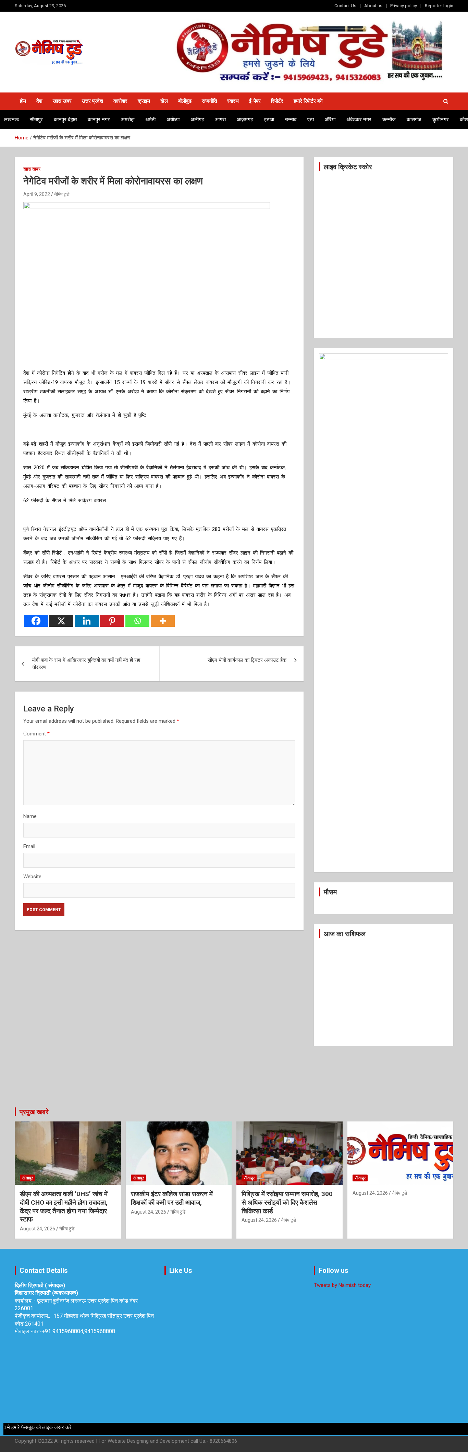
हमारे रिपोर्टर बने (308, 101)
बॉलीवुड (185, 101)
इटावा (269, 119)
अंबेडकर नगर (358, 119)
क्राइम (144, 101)
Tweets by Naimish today (342, 1285)
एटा (310, 119)
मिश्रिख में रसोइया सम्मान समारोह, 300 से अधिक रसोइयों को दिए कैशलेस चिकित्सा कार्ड (287, 1202)
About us (373, 5)
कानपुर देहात (65, 119)
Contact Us (345, 5)
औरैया (330, 119)
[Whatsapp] (137, 621)
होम (23, 101)
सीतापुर (36, 119)
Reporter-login (439, 5)
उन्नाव (290, 119)
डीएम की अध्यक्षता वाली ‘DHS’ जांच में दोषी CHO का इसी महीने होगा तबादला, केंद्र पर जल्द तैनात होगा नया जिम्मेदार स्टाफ (64, 1206)
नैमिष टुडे (62, 194)
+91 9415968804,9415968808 (78, 1331)
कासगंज (414, 119)
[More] (163, 621)
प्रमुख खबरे (34, 1112)
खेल (164, 101)
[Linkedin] (87, 621)
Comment (36, 734)
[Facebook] (36, 621)
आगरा (220, 119)
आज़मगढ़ (245, 119)
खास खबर (62, 101)
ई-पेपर (255, 101)
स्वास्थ (233, 101)
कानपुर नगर (99, 119)
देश (39, 101)
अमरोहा (127, 119)
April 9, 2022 (36, 194)
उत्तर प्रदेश (92, 101)
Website (32, 876)
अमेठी (150, 119)
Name (30, 816)
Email (29, 846)
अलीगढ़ (197, 119)
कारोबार (120, 101)
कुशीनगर (440, 119)
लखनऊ (11, 119)
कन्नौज (389, 119)
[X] (61, 621)
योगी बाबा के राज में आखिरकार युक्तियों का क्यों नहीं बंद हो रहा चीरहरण (86, 663)
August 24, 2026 (37, 1228)
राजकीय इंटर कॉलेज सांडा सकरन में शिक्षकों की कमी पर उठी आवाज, (172, 1198)
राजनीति (209, 101)
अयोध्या (173, 119)
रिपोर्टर (277, 101)
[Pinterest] (112, 621)
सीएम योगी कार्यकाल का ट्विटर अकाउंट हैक (247, 660)
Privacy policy (403, 5)
